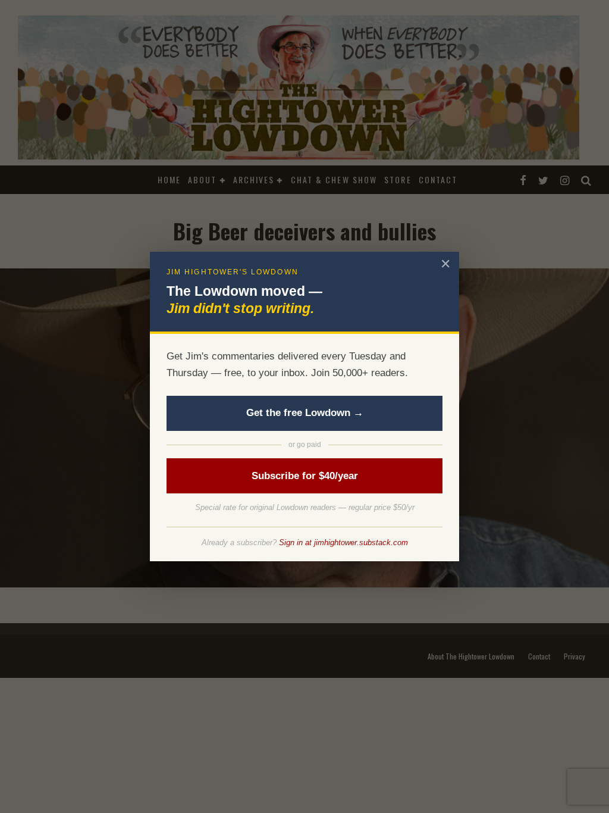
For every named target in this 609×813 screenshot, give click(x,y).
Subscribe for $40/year (305, 475)
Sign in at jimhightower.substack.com (343, 542)
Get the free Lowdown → (304, 412)
